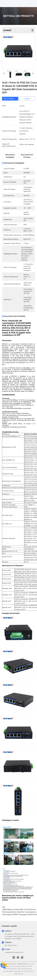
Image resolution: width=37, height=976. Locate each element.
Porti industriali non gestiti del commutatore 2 (19, 912)
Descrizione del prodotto (27, 156)
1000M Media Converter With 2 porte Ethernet (19, 909)
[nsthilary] (22, 958)
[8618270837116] (17, 958)
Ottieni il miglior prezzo (11, 98)
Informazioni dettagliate (10, 156)
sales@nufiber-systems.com (14, 952)
